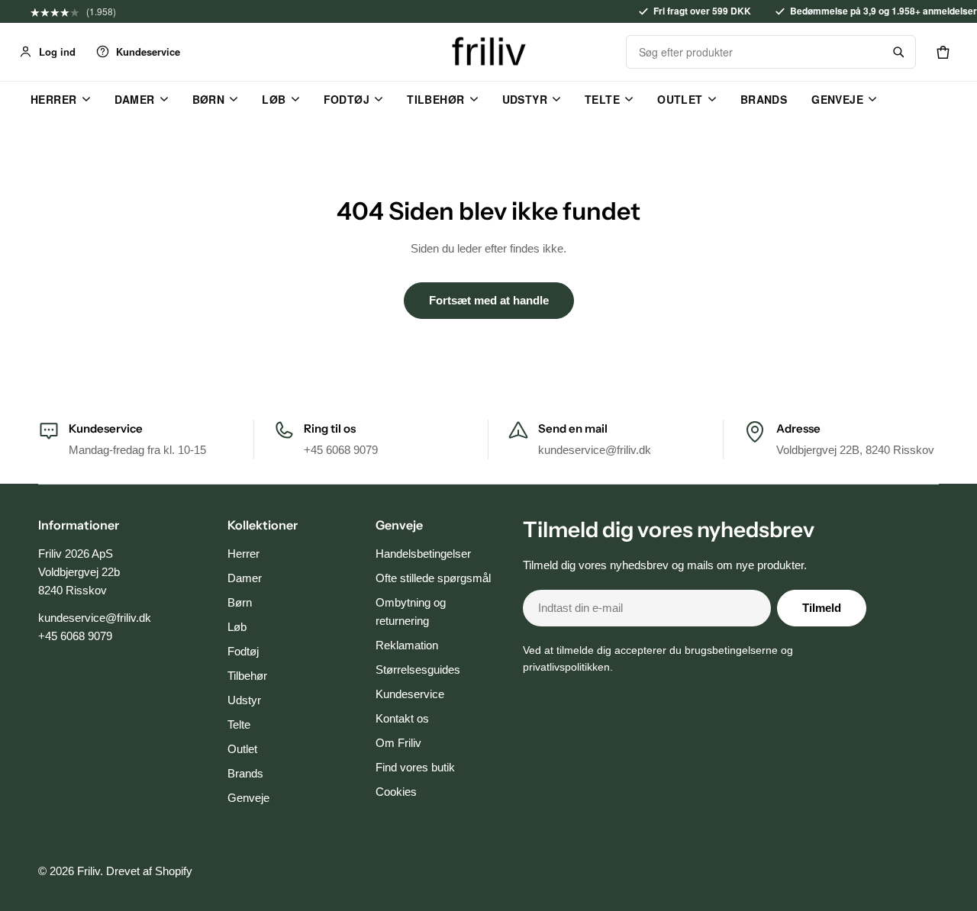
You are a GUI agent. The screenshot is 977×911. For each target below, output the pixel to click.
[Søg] (898, 52)
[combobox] (754, 52)
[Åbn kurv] (943, 52)
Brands (764, 99)
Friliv (88, 870)
